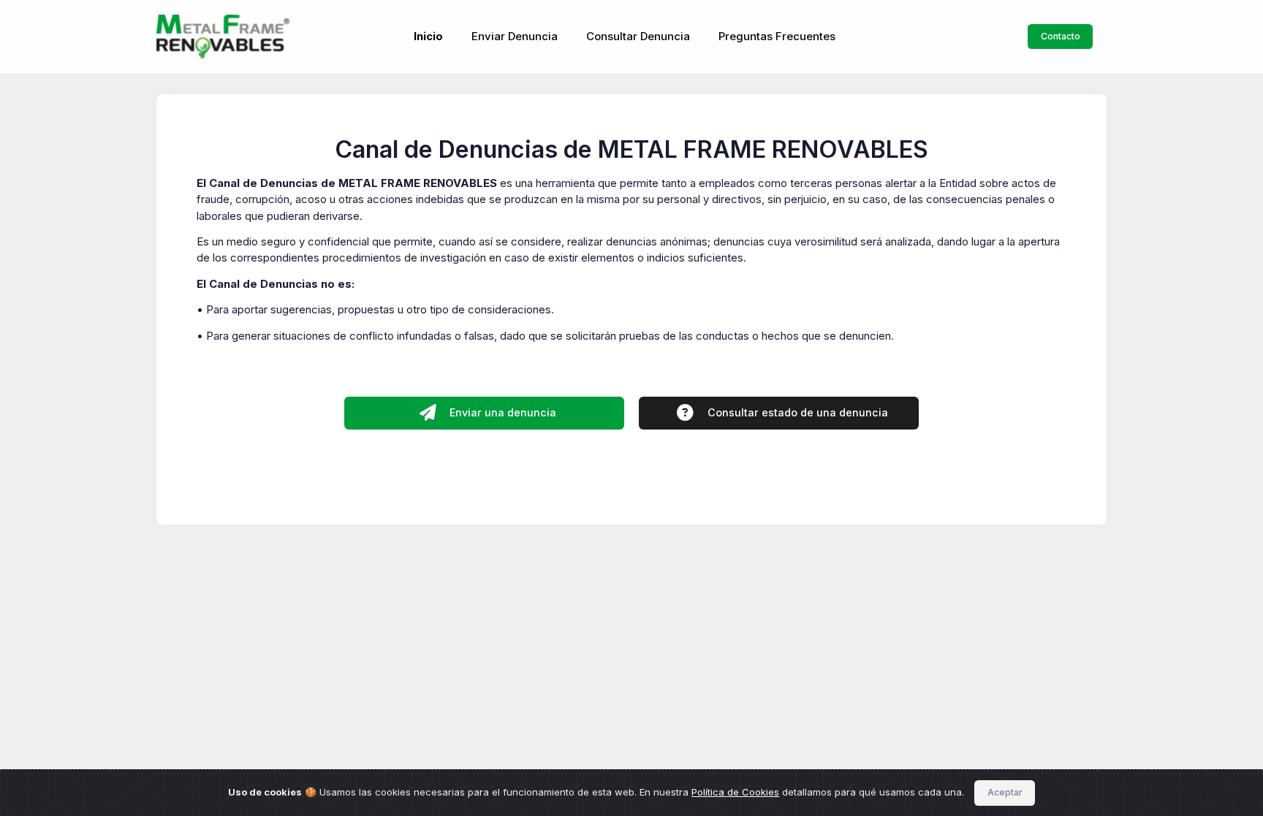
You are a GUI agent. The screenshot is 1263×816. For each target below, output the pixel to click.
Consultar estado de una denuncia (796, 412)
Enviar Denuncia (514, 36)
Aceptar (1005, 792)
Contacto (1060, 36)
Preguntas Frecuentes (776, 36)
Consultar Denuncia (638, 36)
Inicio (428, 36)
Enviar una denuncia (501, 412)
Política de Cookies (735, 792)
